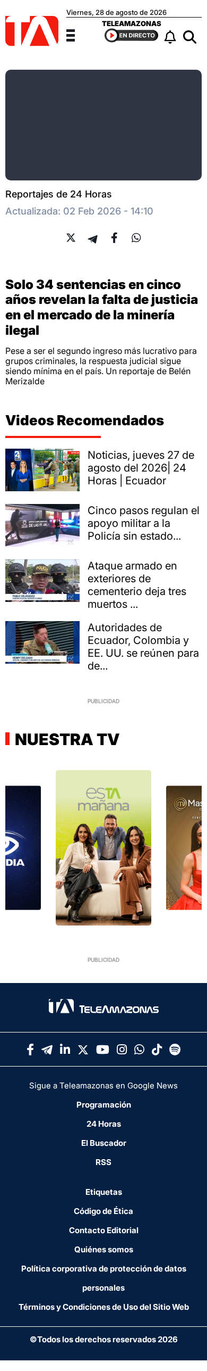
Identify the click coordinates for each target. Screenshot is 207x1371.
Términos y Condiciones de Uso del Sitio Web (104, 1307)
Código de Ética (103, 1211)
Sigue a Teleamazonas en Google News (103, 1085)
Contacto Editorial (104, 1230)
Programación (103, 1105)
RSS (103, 1162)
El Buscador (103, 1143)
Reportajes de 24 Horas (58, 194)
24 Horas (104, 1124)
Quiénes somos (103, 1249)
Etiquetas (103, 1192)
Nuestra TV (66, 739)
